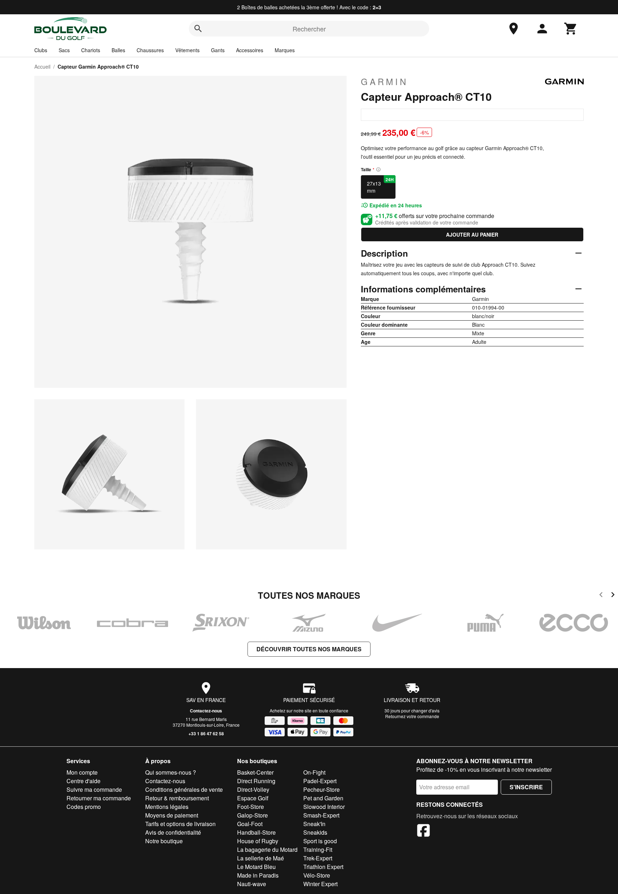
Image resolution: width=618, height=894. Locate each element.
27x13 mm (380, 185)
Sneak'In (314, 824)
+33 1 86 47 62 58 (206, 733)
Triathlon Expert (323, 867)
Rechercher (309, 28)
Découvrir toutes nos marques (309, 649)
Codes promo (84, 806)
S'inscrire (526, 787)
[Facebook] (423, 831)
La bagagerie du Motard (267, 849)
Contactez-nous (206, 710)
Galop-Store (252, 815)
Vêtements (187, 50)
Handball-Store (256, 832)
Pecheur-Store (321, 789)
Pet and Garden (323, 798)
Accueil (42, 66)
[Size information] (378, 169)
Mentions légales (166, 806)
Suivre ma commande (94, 789)
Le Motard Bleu (256, 867)
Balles (118, 50)
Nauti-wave (251, 884)
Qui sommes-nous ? (170, 772)
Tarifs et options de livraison (180, 824)
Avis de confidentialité (173, 832)
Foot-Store (250, 806)
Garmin (384, 81)
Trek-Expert (317, 858)
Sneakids (315, 832)
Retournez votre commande (412, 716)
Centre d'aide (83, 781)
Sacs (64, 50)
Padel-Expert (320, 781)
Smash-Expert (321, 815)
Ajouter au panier (472, 234)
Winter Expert (320, 884)
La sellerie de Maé (260, 858)
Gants (218, 50)
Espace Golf (252, 798)
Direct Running (256, 781)
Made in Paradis (258, 875)
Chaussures (150, 50)
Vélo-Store (316, 875)
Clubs (40, 50)
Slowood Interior (324, 806)
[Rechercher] (198, 28)
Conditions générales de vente (184, 789)
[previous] (601, 595)
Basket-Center (255, 772)
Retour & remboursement (177, 798)
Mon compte (82, 772)
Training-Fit (317, 849)
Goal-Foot (250, 824)
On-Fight (314, 772)
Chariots (90, 50)
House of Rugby (257, 841)
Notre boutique (164, 841)
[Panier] (571, 28)
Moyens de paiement (171, 815)
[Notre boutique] (513, 28)
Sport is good (320, 841)
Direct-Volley (253, 789)
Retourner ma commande (99, 798)
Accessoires (249, 50)
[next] (613, 595)
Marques (285, 50)
